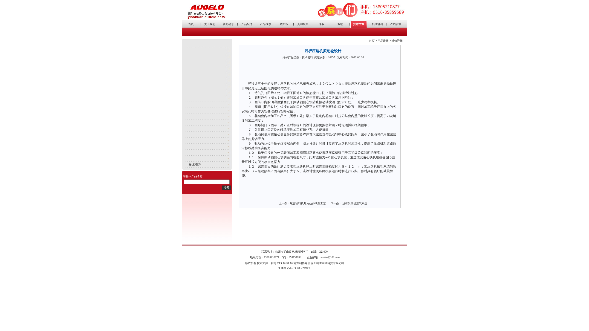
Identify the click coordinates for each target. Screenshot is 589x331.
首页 (191, 24)
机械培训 (377, 24)
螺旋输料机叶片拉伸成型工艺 (308, 203)
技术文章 (358, 24)
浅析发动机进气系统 (354, 203)
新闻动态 (228, 24)
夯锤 (340, 24)
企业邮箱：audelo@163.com (323, 257)
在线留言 (395, 24)
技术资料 (195, 164)
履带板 (284, 24)
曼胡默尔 (302, 24)
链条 (321, 24)
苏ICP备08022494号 (299, 268)
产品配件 (246, 24)
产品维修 (265, 24)
